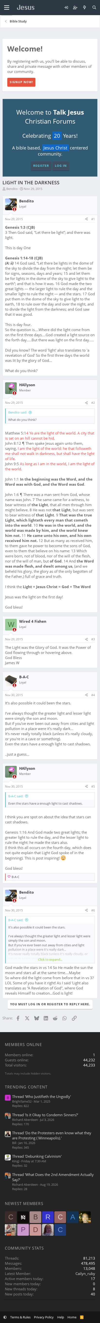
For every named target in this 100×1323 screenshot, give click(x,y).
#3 (93, 639)
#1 (93, 219)
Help (60, 1317)
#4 (93, 695)
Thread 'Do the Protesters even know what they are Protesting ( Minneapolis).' (51, 1135)
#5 (93, 786)
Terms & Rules (20, 1317)
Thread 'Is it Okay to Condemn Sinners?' (45, 1114)
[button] (5, 1317)
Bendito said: (17, 412)
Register (41, 166)
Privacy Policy (44, 1317)
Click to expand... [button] (50, 959)
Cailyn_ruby (85, 1273)
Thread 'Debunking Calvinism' (37, 1156)
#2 (93, 403)
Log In (61, 166)
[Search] (94, 7)
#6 (93, 910)
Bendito (12, 189)
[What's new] (84, 7)
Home (71, 1317)
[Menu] (6, 7)
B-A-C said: (15, 796)
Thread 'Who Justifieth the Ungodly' (41, 1096)
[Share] (86, 219)
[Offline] (14, 209)
